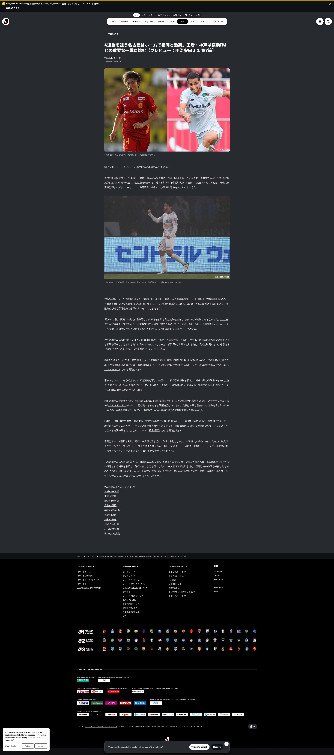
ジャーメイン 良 (129, 450)
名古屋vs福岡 (111, 528)
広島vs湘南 (110, 514)
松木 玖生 (213, 421)
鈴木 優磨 (154, 430)
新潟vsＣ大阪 (111, 500)
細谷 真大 (116, 389)
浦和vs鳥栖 (110, 519)
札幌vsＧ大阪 (111, 491)
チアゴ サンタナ (117, 405)
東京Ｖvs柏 (110, 496)
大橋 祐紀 (133, 303)
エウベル (130, 349)
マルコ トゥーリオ (133, 446)
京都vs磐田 (110, 505)
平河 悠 (221, 177)
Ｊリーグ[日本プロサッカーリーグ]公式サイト (101, 727)
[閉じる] (330, 4)
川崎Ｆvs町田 (111, 524)
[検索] (328, 21)
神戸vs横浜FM (112, 510)
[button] (320, 21)
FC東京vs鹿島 (112, 533)
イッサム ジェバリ (116, 475)
